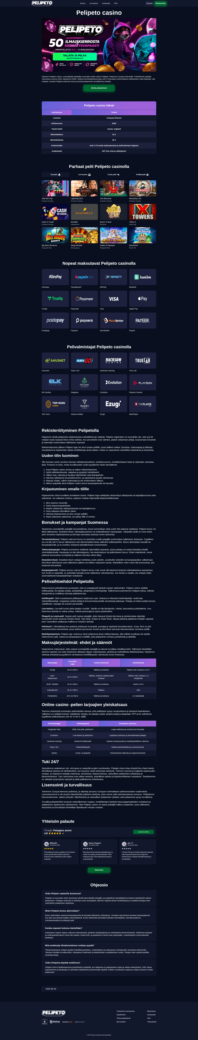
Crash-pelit (112, 174)
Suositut (54, 174)
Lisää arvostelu (143, 832)
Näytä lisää (99, 870)
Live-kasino (82, 174)
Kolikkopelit (141, 174)
